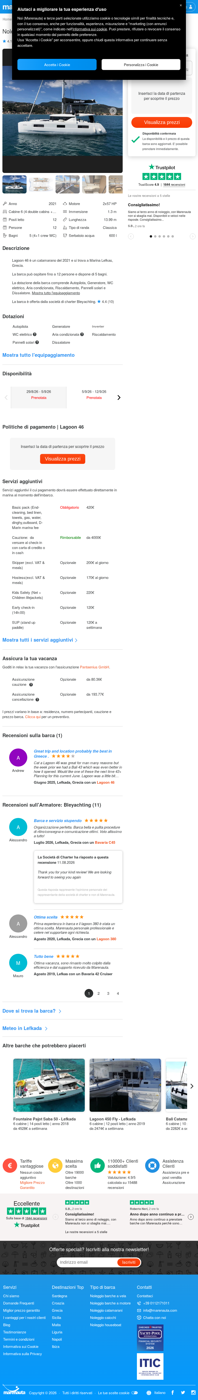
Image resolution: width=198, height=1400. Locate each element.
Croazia (58, 1302)
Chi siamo (11, 1295)
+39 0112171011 (156, 1302)
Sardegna (59, 1295)
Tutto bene (43, 956)
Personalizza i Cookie (141, 64)
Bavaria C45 (105, 842)
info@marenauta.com (160, 1310)
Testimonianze (14, 1331)
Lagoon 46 (105, 782)
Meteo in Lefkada (22, 1027)
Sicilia (56, 1317)
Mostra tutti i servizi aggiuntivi (37, 639)
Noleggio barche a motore (110, 1302)
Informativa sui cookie (89, 28)
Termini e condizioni (18, 1339)
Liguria (57, 1331)
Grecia (57, 1310)
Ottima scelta (45, 917)
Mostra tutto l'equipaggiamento (56, 292)
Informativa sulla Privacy (22, 1353)
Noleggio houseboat (105, 1324)
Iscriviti (128, 1262)
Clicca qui (33, 716)
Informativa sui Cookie (20, 1346)
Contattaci (145, 1295)
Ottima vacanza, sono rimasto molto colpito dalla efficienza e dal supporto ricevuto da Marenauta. (72, 965)
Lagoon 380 (106, 938)
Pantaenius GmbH (94, 666)
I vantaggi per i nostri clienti (24, 1317)
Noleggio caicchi (103, 1317)
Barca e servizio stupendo (58, 820)
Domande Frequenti (18, 1302)
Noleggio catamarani (106, 1310)
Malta (56, 1324)
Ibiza (55, 1346)
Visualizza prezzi (62, 458)
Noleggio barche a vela (108, 1295)
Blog (6, 1324)
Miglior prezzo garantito (21, 1310)
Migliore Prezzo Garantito (32, 1185)
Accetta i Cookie (57, 64)
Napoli (57, 1339)
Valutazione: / (122, 1182)
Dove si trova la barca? (29, 1010)
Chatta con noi (154, 1317)
